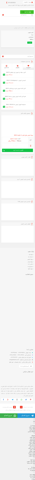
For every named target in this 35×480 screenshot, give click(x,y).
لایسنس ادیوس (31, 448)
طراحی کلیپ (32, 430)
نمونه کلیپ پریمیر (31, 463)
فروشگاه (33, 436)
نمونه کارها (30, 269)
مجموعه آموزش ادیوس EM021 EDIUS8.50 (16, 104)
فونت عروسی (32, 451)
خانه (26, 28)
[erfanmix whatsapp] (21, 399)
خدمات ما (30, 257)
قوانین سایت (32, 476)
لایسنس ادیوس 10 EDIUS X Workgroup (16, 80)
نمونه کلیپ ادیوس (31, 461)
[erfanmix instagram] (17, 399)
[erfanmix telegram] (12, 399)
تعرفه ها (31, 254)
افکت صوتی (32, 450)
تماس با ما (30, 264)
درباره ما (33, 479)
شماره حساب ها (31, 469)
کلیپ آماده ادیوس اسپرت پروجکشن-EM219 (16, 88)
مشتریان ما (30, 266)
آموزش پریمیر (32, 428)
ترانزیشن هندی (32, 445)
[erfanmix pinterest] (30, 399)
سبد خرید (26, 12)
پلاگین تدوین (32, 443)
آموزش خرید (32, 474)
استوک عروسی (32, 456)
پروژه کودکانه (32, 440)
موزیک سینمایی (31, 453)
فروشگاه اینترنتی (31, 431)
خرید (30, 42)
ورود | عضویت (27, 2)
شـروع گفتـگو (25, 415)
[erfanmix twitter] (26, 399)
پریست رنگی (32, 446)
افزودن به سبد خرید (18, 150)
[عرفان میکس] (8, 20)
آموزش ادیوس (32, 427)
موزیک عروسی (32, 454)
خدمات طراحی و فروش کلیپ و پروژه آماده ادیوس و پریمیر (21, 5)
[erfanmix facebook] (3, 399)
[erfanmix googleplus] (8, 399)
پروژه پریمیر (30, 262)
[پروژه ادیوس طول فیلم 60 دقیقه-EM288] (17, 125)
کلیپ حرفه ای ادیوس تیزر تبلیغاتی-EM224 (16, 72)
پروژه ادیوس (30, 259)
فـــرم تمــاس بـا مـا (24, 366)
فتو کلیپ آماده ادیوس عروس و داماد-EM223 (15, 96)
